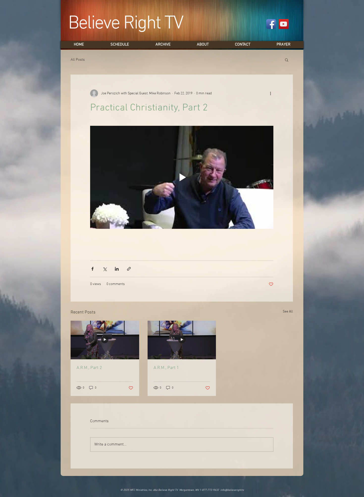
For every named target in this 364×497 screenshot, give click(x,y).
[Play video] (181, 177)
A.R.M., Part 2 (89, 367)
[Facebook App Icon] (271, 24)
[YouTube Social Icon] (283, 24)
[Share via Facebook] (92, 268)
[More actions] (270, 93)
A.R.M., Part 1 (166, 367)
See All (288, 312)
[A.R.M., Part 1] (182, 340)
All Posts (78, 59)
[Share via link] (129, 268)
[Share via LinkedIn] (116, 268)
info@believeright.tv (232, 490)
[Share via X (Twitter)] (104, 268)
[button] (286, 60)
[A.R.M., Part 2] (105, 340)
